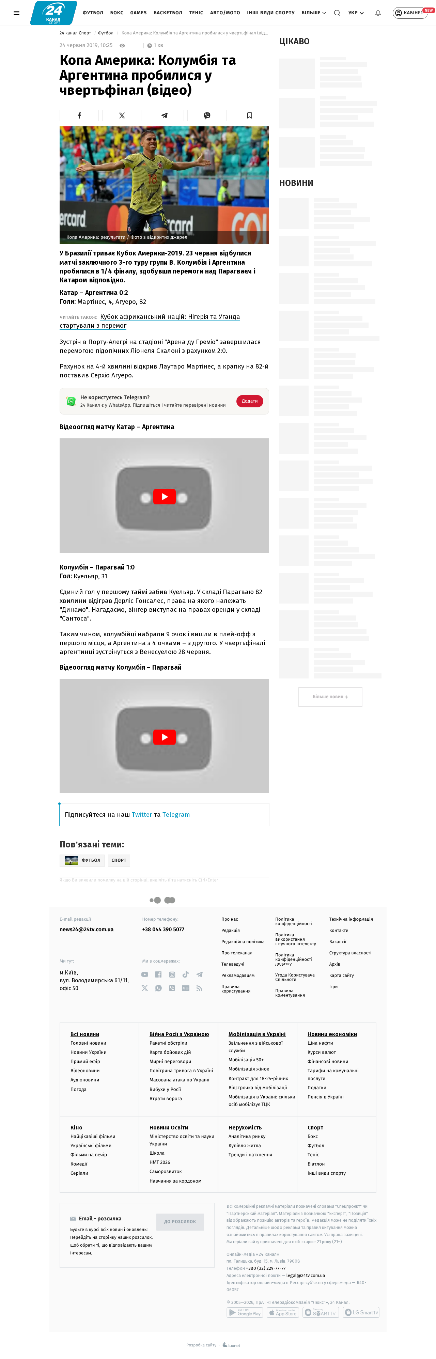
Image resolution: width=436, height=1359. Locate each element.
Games (138, 13)
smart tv (320, 1312)
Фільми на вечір (89, 1155)
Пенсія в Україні (326, 1097)
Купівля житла (245, 1146)
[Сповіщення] (378, 13)
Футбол (93, 13)
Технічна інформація (351, 919)
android (245, 1312)
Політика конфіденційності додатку (293, 959)
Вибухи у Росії (165, 1089)
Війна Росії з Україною (179, 1034)
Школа (157, 1153)
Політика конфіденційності (293, 921)
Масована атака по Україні (179, 1080)
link (145, 975)
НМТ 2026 (160, 1162)
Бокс (117, 13)
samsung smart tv (361, 1312)
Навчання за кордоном (175, 1181)
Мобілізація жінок (249, 1069)
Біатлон (316, 1164)
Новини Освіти (169, 1127)
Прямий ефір (85, 1061)
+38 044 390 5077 (163, 929)
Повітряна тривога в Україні (181, 1071)
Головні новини (88, 1043)
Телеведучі (232, 964)
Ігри (333, 987)
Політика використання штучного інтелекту (295, 939)
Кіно (76, 1127)
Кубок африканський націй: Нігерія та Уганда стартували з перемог (150, 321)
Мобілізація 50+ (246, 1060)
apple (283, 1312)
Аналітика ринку (247, 1136)
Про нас (229, 919)
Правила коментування (290, 993)
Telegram (176, 814)
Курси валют (322, 1052)
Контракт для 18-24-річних (258, 1078)
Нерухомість (245, 1127)
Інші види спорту (271, 13)
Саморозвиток (166, 1171)
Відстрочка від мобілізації (258, 1088)
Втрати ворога (166, 1099)
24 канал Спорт (76, 33)
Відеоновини (85, 1071)
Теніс (196, 13)
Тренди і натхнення (250, 1155)
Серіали (79, 1173)
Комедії (79, 1164)
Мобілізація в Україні (257, 1034)
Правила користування (235, 989)
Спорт (315, 1127)
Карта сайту (341, 975)
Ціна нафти (320, 1043)
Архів (334, 964)
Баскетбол (168, 13)
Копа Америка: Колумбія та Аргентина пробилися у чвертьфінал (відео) (194, 33)
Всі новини (85, 1034)
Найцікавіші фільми (93, 1136)
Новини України (89, 1052)
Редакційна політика (243, 942)
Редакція (230, 930)
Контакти (338, 930)
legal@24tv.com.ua (305, 1275)
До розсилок (180, 1221)
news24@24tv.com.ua (87, 929)
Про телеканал (236, 953)
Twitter (142, 814)
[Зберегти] (249, 115)
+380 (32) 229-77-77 (266, 1268)
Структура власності (350, 953)
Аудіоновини (85, 1080)
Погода (79, 1089)
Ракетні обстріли (168, 1043)
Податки (317, 1088)
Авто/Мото (225, 13)
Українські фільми (91, 1146)
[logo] (54, 13)
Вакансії (337, 942)
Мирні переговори (170, 1061)
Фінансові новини (328, 1061)
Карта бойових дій (170, 1052)
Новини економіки (332, 1034)
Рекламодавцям (237, 975)
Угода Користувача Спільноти (295, 977)
